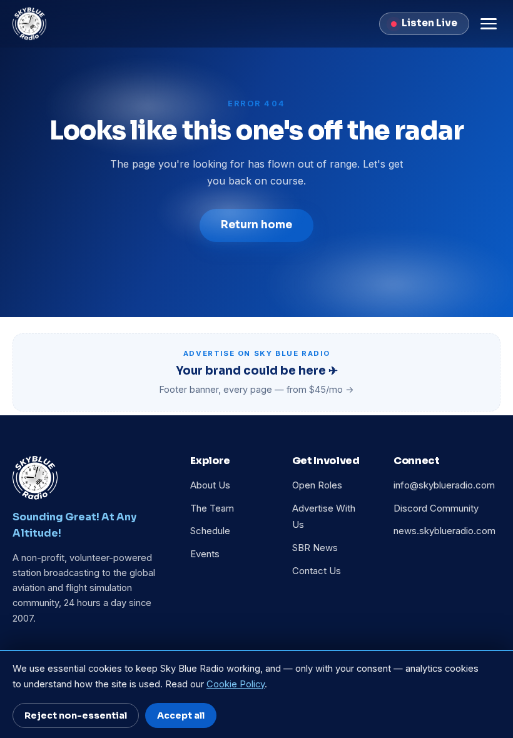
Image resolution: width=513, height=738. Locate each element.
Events (205, 554)
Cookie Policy (235, 684)
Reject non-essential (75, 715)
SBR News (315, 548)
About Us (210, 485)
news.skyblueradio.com (444, 531)
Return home (256, 224)
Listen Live (429, 23)
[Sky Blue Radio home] (29, 24)
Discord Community (436, 508)
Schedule (210, 531)
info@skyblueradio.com (444, 485)
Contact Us (316, 571)
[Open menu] (488, 23)
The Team (212, 508)
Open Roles (317, 485)
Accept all (181, 715)
